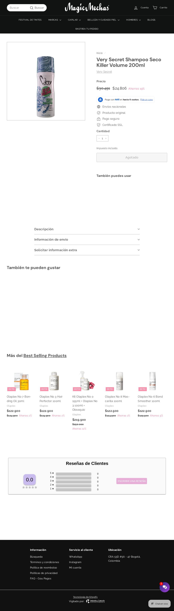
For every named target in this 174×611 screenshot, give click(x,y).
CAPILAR (73, 20)
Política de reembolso (43, 567)
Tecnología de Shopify (85, 597)
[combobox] (27, 8)
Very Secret (104, 71)
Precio (101, 81)
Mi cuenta (75, 567)
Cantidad (103, 131)
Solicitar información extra (55, 250)
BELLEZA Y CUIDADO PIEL (102, 20)
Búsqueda (36, 556)
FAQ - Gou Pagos (40, 578)
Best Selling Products (45, 355)
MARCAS (53, 20)
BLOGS (151, 20)
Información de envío (51, 239)
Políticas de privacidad (43, 573)
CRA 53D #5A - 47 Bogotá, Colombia (124, 558)
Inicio (99, 53)
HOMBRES (132, 20)
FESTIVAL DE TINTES (30, 20)
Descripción (43, 229)
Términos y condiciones (44, 562)
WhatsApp (75, 556)
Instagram (75, 562)
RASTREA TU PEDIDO (87, 29)
